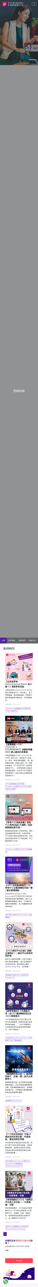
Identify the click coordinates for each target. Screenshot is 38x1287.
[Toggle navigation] (34, 4)
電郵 (7, 1250)
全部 (3, 641)
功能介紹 (32, 641)
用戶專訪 (11, 641)
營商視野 (22, 641)
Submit (19, 1261)
